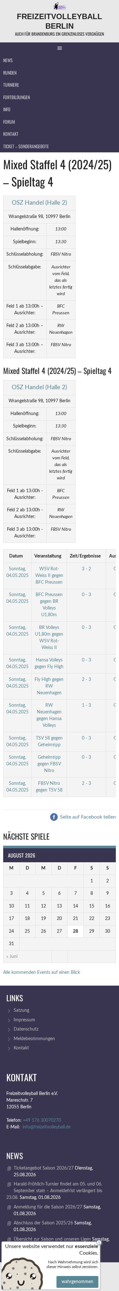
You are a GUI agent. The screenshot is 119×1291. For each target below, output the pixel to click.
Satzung (21, 1010)
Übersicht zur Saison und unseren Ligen (52, 1239)
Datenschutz (26, 1029)
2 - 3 (86, 679)
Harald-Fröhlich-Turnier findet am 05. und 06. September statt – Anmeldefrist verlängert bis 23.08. (54, 1191)
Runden (10, 72)
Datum (16, 556)
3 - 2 (86, 569)
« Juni (11, 956)
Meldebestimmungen (34, 1039)
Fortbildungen (16, 97)
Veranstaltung (47, 556)
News (8, 60)
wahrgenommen (77, 1282)
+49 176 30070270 (42, 1120)
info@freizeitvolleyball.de (46, 1127)
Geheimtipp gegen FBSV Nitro (49, 764)
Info (6, 109)
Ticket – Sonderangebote (26, 146)
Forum (9, 121)
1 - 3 (86, 705)
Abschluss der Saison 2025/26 (43, 1223)
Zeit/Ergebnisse (85, 556)
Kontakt (10, 133)
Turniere (11, 84)
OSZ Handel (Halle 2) (39, 203)
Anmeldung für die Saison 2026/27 (48, 1207)
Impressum (24, 1020)
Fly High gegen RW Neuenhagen (49, 686)
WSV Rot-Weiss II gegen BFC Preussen (49, 576)
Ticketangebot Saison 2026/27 (44, 1168)
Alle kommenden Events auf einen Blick (41, 972)
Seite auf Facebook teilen (87, 817)
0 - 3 (86, 595)
